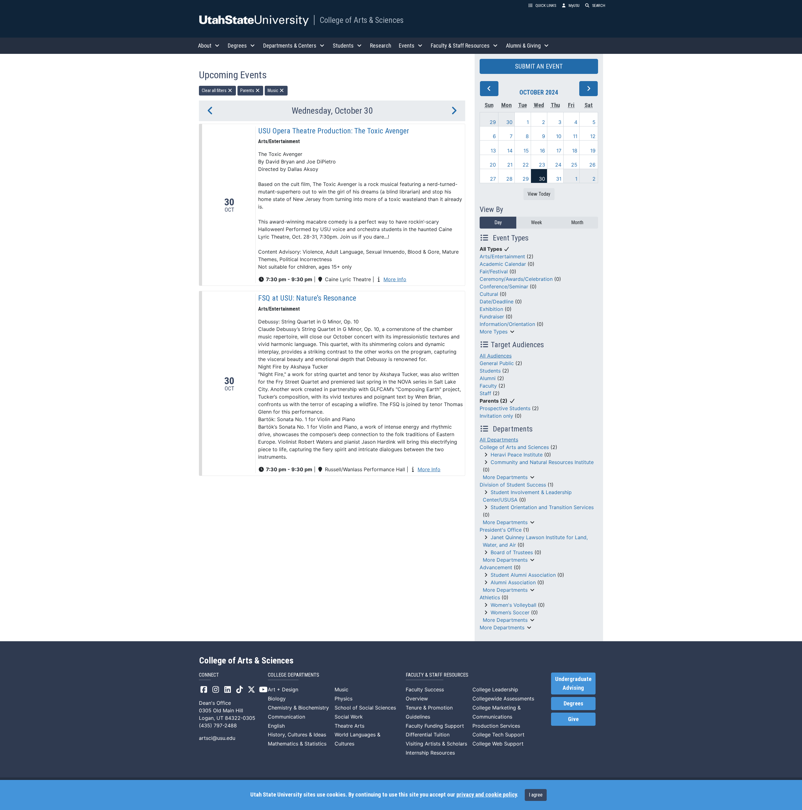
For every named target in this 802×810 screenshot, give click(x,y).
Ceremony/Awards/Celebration (516, 279)
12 (593, 136)
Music (273, 90)
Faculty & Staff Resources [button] (460, 45)
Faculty (488, 386)
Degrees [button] (237, 45)
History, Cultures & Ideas (297, 734)
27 (493, 179)
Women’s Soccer (510, 612)
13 (493, 150)
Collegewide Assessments (503, 698)
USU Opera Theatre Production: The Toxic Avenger (333, 130)
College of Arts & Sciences (362, 20)
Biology (277, 698)
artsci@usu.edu (217, 738)
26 (592, 165)
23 (542, 165)
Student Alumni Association (523, 575)
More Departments (505, 477)
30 (509, 122)
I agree (536, 795)
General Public (497, 363)
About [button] (204, 45)
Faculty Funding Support (435, 726)
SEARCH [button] (598, 5)
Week (536, 222)
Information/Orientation (507, 324)
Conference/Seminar (504, 286)
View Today (539, 194)
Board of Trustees (512, 552)
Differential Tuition (428, 734)
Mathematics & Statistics (297, 743)
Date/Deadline (496, 301)
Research (380, 45)
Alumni (488, 378)
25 (574, 165)
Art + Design (283, 689)
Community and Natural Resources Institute (542, 462)
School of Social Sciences (365, 707)
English (276, 726)
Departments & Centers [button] (289, 45)
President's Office (501, 530)
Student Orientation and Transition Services (542, 507)
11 (575, 136)
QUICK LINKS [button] (545, 5)
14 (510, 150)
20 (493, 165)
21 (510, 165)
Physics (343, 698)
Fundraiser (492, 316)
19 (593, 150)
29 (493, 122)
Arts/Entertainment (502, 256)
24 (558, 165)
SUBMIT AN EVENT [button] (539, 66)
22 (526, 165)
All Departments (499, 439)
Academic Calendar (503, 264)
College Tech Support (498, 734)
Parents (247, 90)
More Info (394, 279)
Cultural (489, 294)
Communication (286, 717)
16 (542, 150)
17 (558, 150)
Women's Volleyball (513, 605)
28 (509, 179)
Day (498, 222)
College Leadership (495, 689)
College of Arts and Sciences (514, 447)
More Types (494, 331)
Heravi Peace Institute (517, 454)
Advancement (496, 567)
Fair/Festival (494, 271)
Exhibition (491, 309)
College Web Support (497, 743)
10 (558, 136)
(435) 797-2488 (218, 725)
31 (558, 179)
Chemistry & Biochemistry (298, 707)
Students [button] (343, 45)
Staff (485, 393)
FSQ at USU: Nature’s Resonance (307, 298)
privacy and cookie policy (486, 794)
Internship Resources (430, 753)
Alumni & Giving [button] (523, 45)
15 (526, 150)
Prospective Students (505, 408)
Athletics (490, 597)
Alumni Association (513, 582)
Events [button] (406, 45)
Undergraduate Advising (573, 683)
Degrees (573, 703)
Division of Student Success (513, 485)
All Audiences (496, 356)
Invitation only (496, 416)
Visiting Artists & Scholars (436, 743)
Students (490, 371)
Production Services (496, 726)
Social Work (349, 717)
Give (573, 719)
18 (574, 150)
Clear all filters (214, 90)
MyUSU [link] (574, 5)
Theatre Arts (349, 726)
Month (577, 222)
